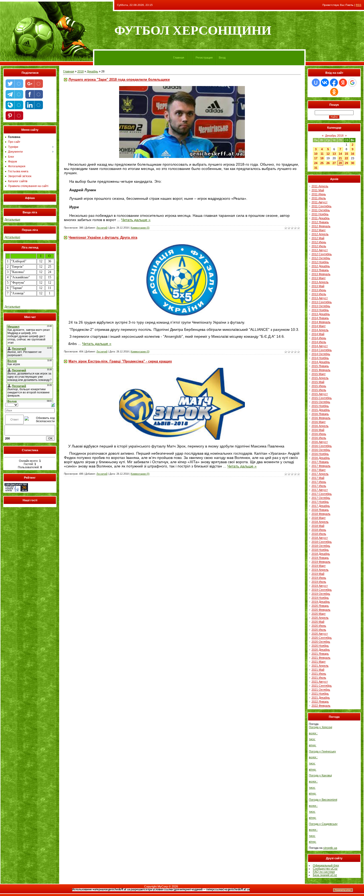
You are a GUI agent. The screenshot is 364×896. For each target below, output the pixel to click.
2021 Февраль (321, 657)
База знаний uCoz (325, 875)
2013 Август (320, 298)
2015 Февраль (321, 370)
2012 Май (318, 238)
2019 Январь (320, 557)
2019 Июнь (319, 577)
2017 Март (319, 469)
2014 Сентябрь (322, 350)
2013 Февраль (321, 274)
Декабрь (92, 71)
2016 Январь (320, 414)
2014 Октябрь (321, 354)
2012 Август (320, 250)
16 (352, 153)
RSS (358, 4)
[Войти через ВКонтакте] (325, 83)
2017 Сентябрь (322, 493)
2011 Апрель (320, 186)
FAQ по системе (324, 871)
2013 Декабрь (321, 314)
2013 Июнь (319, 290)
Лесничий (101, 227)
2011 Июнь (319, 194)
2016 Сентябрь (322, 445)
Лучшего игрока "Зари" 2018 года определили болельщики (119, 80)
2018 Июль (319, 533)
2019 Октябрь (321, 593)
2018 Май (318, 525)
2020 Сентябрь (322, 637)
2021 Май (318, 669)
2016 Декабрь (321, 457)
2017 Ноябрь (320, 501)
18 (321, 158)
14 (340, 153)
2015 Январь (320, 366)
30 (352, 163)
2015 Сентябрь (322, 398)
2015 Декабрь (321, 410)
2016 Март (319, 421)
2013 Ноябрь (320, 310)
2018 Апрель (320, 521)
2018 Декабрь (321, 553)
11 (322, 153)
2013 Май (318, 286)
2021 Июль (319, 677)
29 (346, 163)
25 (321, 163)
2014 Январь (320, 318)
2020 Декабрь (321, 649)
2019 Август (320, 585)
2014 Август (320, 346)
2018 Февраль (321, 513)
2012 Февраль (321, 226)
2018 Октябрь (321, 545)
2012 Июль (319, 246)
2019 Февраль (321, 561)
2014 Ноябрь (320, 358)
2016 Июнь (319, 433)
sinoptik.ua (330, 847)
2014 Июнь (319, 338)
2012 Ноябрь (320, 262)
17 (315, 158)
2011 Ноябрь (320, 214)
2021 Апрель (320, 665)
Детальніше (12, 219)
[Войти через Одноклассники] (334, 92)
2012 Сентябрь (322, 254)
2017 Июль (319, 485)
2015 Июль (319, 390)
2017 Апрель (320, 473)
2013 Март (319, 278)
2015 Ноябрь (320, 406)
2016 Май (318, 429)
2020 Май (318, 621)
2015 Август (320, 394)
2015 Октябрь (321, 402)
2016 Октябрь (321, 449)
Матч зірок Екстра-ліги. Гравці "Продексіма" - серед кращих (120, 361)
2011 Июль (319, 198)
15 (346, 153)
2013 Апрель (320, 282)
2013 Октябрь (321, 306)
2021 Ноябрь (320, 693)
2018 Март (319, 517)
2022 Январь (320, 701)
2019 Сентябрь (322, 589)
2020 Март (319, 613)
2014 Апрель (320, 330)
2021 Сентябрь (322, 685)
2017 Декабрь (321, 505)
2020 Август (320, 633)
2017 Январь (320, 461)
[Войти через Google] (352, 82)
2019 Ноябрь (320, 597)
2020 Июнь (319, 625)
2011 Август (319, 202)
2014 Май (318, 334)
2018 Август (320, 537)
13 (334, 153)
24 (315, 163)
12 (328, 153)
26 (328, 163)
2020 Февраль (321, 609)
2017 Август (320, 489)
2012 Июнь (319, 242)
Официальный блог (326, 865)
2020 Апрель (320, 617)
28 (340, 163)
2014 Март (319, 326)
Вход (222, 57)
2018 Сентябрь (322, 541)
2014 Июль (319, 342)
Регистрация (204, 57)
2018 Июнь (319, 529)
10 (315, 153)
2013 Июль (319, 294)
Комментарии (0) (140, 227)
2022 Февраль (321, 705)
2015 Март (319, 374)
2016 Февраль (321, 418)
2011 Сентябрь (321, 206)
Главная (178, 57)
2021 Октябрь (321, 689)
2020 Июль (319, 629)
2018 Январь (320, 509)
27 (334, 163)
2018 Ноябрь (320, 549)
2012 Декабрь (321, 266)
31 (315, 167)
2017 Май (318, 477)
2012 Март (319, 230)
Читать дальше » (136, 220)
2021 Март (319, 661)
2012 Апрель (320, 234)
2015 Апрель (320, 378)
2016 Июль (319, 437)
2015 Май (318, 382)
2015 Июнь (319, 386)
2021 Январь (320, 653)
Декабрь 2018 (334, 135)
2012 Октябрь (321, 258)
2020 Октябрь (321, 641)
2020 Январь (320, 605)
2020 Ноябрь (320, 645)
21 (340, 158)
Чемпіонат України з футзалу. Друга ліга (102, 237)
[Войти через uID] (316, 83)
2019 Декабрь (321, 601)
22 (346, 158)
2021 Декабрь (321, 697)
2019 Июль (319, 581)
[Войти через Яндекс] (343, 83)
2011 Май (318, 190)
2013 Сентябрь (322, 302)
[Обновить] (53, 404)
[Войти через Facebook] (334, 83)
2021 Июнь (319, 673)
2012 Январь (320, 222)
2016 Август (320, 441)
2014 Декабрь (321, 362)
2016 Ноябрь (320, 453)
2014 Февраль (321, 322)
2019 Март (319, 565)
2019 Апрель (320, 569)
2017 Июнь (319, 481)
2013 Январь (320, 270)
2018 (80, 71)
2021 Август (320, 681)
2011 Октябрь (321, 210)
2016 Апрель (320, 425)
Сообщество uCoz (325, 868)
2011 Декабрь (321, 218)
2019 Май (318, 573)
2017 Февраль (321, 465)
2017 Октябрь (321, 497)
